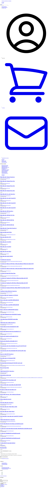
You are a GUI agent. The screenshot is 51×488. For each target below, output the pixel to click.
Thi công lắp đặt (4, 160)
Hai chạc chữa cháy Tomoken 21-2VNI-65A (9, 295)
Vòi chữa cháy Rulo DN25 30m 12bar (7, 273)
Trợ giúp (3, 2)
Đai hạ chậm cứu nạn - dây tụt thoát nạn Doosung (10, 394)
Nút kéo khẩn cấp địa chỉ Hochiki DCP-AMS (9, 326)
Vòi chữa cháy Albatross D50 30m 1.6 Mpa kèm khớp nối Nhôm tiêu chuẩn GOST (17, 263)
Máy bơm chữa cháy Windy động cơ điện (8, 406)
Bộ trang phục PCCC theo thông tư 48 (8, 380)
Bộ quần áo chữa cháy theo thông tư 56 (8, 389)
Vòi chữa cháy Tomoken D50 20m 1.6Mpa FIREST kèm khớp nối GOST (15, 287)
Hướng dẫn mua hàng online (5, 467)
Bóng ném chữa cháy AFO (5, 237)
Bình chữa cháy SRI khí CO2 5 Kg (7, 215)
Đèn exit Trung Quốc (4, 367)
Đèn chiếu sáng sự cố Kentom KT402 (7, 358)
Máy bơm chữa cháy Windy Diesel (7, 411)
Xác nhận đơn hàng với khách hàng (6, 468)
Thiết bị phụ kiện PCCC (5, 173)
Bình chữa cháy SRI (4, 166)
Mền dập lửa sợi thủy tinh (5, 375)
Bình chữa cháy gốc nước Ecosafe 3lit (8, 207)
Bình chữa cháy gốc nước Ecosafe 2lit (8, 202)
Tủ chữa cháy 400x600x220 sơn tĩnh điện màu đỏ (10, 433)
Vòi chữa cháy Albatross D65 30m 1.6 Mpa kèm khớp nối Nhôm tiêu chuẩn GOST (17, 268)
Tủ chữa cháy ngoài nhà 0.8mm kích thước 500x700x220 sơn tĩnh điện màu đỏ (16, 428)
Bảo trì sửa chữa (4, 161)
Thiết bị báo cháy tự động (5, 170)
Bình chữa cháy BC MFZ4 (5, 251)
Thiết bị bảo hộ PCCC (5, 171)
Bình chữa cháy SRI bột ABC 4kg (7, 224)
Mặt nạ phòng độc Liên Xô (5, 399)
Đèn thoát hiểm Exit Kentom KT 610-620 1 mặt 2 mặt (11, 362)
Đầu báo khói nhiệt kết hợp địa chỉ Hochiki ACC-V (10, 331)
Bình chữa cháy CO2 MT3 (5, 241)
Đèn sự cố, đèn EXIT (4, 354)
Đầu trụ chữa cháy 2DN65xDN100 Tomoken (9, 309)
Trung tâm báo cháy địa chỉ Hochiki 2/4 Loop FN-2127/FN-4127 (13, 345)
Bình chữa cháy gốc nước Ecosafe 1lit (8, 198)
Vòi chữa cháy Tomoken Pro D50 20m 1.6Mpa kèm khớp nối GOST (14, 278)
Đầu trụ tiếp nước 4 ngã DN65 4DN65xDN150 (9, 300)
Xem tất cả (12, 177)
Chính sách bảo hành (4, 464)
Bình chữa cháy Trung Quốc (5, 167)
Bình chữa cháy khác (4, 168)
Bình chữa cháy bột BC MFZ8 (6, 256)
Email (1, 479)
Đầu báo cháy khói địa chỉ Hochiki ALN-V (9, 341)
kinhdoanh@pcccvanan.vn (5, 458)
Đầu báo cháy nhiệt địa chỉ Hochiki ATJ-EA (9, 336)
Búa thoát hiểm (3, 447)
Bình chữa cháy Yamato (5, 165)
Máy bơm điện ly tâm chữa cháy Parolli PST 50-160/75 (11, 416)
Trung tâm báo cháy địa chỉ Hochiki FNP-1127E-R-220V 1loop (13, 350)
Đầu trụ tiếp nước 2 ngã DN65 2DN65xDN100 (9, 304)
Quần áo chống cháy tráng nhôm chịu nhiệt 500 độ (10, 384)
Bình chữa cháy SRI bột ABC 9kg (7, 220)
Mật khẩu (1, 481)
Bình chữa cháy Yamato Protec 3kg (7, 185)
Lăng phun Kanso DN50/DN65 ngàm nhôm (9, 319)
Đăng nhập (2, 483)
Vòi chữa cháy (3, 259)
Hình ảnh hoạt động (4, 162)
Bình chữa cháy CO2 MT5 (5, 246)
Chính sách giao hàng (4, 7)
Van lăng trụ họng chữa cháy (5, 169)
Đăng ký (6, 484)
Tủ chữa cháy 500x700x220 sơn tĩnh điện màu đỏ (10, 438)
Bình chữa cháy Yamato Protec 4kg (7, 190)
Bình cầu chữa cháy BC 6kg (6, 232)
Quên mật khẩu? (2, 484)
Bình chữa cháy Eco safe (5, 194)
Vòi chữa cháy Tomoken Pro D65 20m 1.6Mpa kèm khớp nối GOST (14, 282)
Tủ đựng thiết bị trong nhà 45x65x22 (7, 442)
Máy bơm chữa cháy (4, 172)
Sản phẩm (3, 159)
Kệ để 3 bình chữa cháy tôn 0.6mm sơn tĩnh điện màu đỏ (11, 423)
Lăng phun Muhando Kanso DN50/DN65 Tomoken (10, 314)
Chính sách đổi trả (4, 6)
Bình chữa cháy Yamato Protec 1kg (7, 181)
